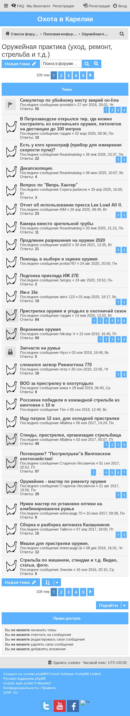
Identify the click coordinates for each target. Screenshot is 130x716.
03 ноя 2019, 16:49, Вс (90, 352)
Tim (63, 410)
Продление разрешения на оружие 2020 (62, 240)
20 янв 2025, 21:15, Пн (104, 228)
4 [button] (76, 75)
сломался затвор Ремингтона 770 (56, 364)
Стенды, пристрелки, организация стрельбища (70, 435)
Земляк (66, 570)
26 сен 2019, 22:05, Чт (89, 369)
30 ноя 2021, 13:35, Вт (93, 245)
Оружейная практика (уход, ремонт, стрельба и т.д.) (57, 50)
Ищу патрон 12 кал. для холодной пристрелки (69, 418)
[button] (90, 75)
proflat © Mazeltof (37, 683)
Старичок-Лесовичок (77, 463)
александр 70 (71, 513)
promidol (66, 105)
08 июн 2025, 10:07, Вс (105, 173)
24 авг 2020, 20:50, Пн (98, 263)
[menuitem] (17, 6)
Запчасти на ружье (40, 347)
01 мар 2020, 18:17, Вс (98, 297)
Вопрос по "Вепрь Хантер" (49, 184)
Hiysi (64, 352)
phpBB (41, 674)
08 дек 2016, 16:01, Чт (104, 548)
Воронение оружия (40, 329)
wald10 (65, 245)
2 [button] (61, 75)
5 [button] (83, 75)
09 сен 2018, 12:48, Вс (88, 410)
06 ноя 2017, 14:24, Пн (95, 423)
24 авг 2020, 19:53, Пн (93, 280)
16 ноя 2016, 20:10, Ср (95, 570)
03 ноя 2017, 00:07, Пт (94, 440)
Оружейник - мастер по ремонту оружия (63, 481)
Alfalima (66, 423)
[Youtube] (60, 706)
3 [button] (68, 75)
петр (63, 369)
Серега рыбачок (73, 189)
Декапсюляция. (36, 168)
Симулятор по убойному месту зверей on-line (69, 100)
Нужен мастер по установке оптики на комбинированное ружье (61, 506)
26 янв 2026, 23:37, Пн (104, 154)
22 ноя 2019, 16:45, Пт (98, 334)
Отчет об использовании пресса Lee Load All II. (71, 204)
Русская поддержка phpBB (24, 678)
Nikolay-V (67, 334)
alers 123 (67, 297)
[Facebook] (73, 706)
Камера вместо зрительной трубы (56, 223)
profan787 (68, 263)
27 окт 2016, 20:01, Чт (95, 105)
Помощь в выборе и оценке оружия (59, 258)
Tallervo (66, 529)
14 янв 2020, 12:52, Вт (93, 315)
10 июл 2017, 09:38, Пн (105, 513)
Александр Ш (71, 548)
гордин (65, 133)
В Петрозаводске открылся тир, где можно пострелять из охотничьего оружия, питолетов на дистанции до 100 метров (70, 123)
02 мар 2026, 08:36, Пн (94, 133)
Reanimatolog (71, 154)
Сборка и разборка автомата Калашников (65, 524)
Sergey (65, 280)
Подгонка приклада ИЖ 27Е (49, 275)
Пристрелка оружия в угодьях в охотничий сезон (73, 310)
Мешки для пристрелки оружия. (54, 543)
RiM (63, 209)
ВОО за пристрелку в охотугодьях (56, 383)
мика (64, 388)
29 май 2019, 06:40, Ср (91, 388)
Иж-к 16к (29, 292)
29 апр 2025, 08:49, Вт (88, 209)
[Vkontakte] (46, 706)
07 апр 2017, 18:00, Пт (95, 529)
